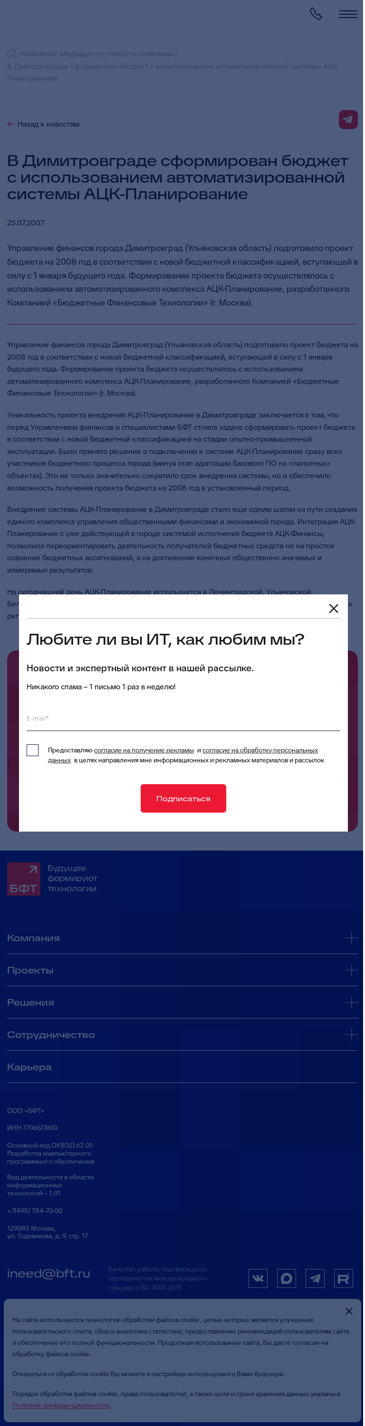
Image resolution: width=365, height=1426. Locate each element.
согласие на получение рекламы (144, 750)
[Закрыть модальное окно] (333, 608)
